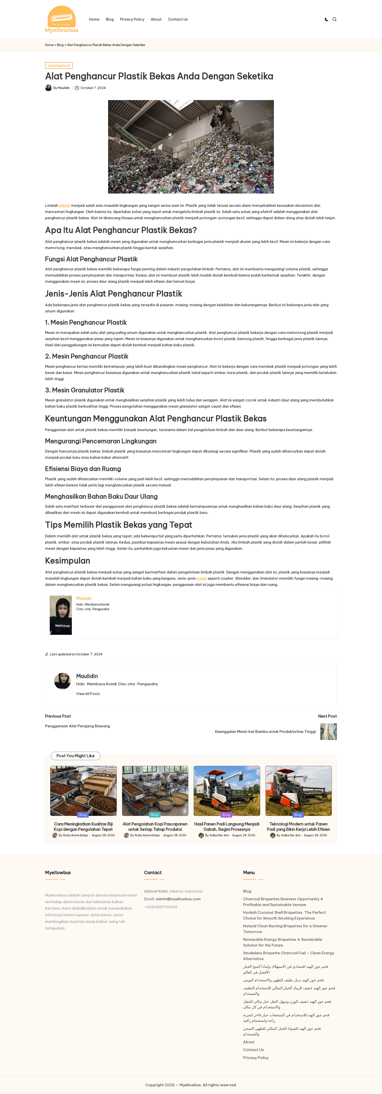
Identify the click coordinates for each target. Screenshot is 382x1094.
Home (49, 45)
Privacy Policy (256, 1057)
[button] (88, 693)
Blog (60, 45)
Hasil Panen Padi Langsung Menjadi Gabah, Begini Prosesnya (226, 826)
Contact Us (253, 1049)
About (248, 1042)
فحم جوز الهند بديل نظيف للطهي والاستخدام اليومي (283, 980)
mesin (202, 578)
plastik (64, 205)
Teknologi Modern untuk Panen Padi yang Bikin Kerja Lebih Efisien (298, 826)
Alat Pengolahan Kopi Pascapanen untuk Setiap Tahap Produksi (155, 826)
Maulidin (87, 676)
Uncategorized (59, 66)
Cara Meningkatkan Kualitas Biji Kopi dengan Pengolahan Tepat (83, 826)
